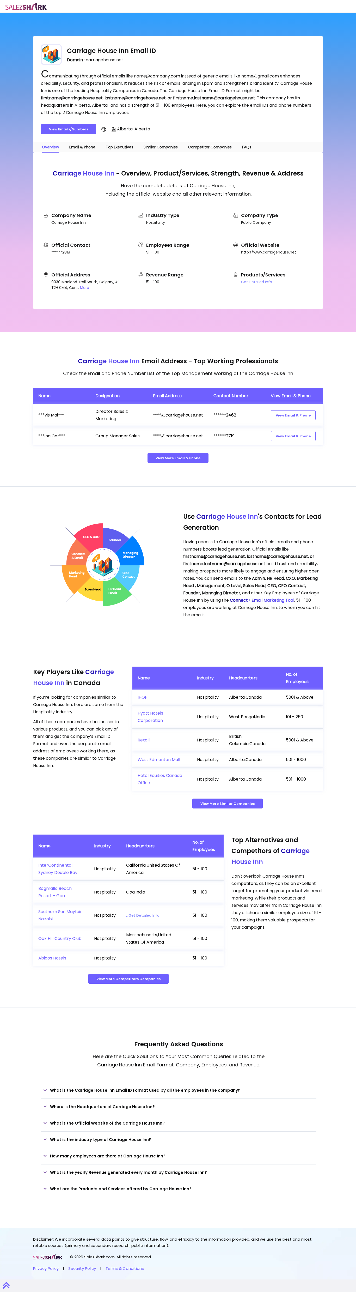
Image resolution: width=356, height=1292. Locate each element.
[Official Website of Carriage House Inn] (103, 129)
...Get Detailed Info (142, 915)
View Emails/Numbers (68, 129)
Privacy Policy (46, 1268)
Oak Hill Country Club (60, 938)
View (293, 415)
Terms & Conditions (125, 1268)
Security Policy (82, 1268)
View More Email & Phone (178, 458)
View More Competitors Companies (128, 978)
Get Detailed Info (256, 282)
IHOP (143, 697)
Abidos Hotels (52, 958)
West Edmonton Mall (159, 760)
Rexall (144, 740)
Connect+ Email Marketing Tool (262, 600)
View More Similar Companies (227, 803)
